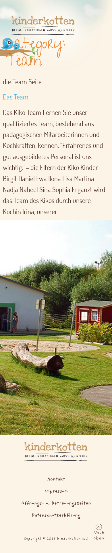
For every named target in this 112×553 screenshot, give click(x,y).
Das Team (15, 96)
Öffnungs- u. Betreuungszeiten (56, 503)
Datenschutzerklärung (56, 515)
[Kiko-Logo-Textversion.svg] (56, 451)
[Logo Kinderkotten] (43, 25)
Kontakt (56, 479)
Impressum (56, 491)
